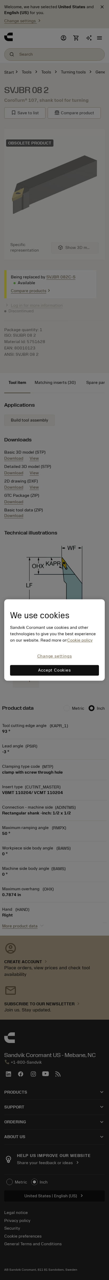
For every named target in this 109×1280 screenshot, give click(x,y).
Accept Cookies (54, 670)
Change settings (54, 656)
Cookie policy (80, 640)
